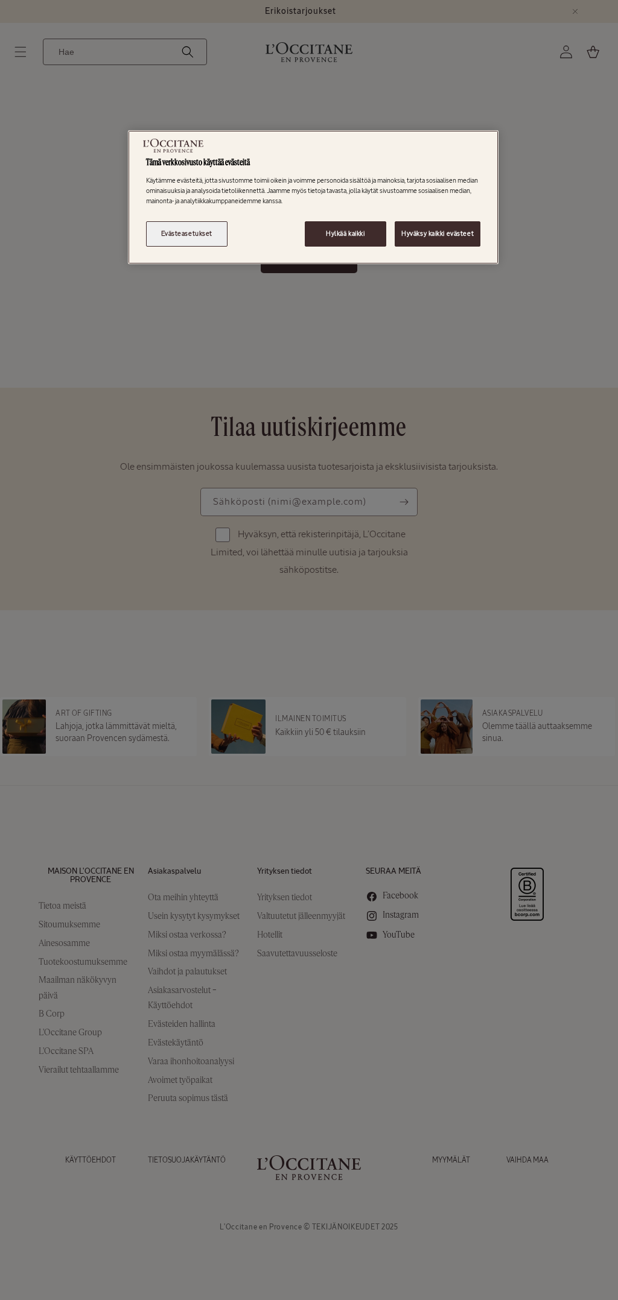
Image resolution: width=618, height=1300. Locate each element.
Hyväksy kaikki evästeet (437, 233)
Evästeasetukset (187, 233)
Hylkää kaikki (345, 233)
